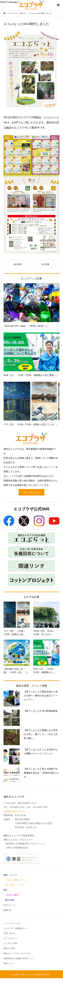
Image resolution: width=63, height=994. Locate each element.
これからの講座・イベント (16, 880)
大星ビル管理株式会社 (17, 847)
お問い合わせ (9, 933)
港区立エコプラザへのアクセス (17, 953)
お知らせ (7, 910)
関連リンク (8, 963)
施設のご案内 (9, 948)
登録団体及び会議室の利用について (19, 958)
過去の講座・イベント (14, 885)
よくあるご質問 (10, 943)
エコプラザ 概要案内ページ (16, 928)
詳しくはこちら (31, 492)
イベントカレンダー (12, 923)
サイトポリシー (10, 938)
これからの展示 (12, 895)
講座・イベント (10, 875)
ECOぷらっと (10, 905)
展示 (5, 890)
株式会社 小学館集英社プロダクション (25, 843)
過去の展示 (10, 900)
